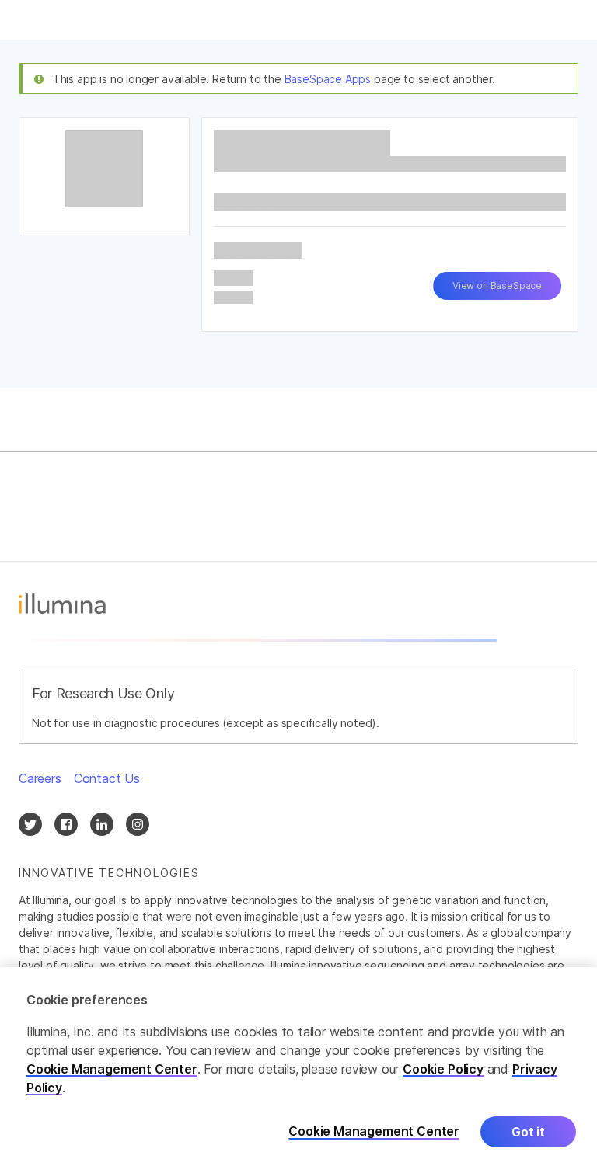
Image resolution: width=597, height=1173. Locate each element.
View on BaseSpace (497, 285)
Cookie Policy (443, 1069)
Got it (528, 1132)
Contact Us (107, 778)
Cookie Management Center (111, 1069)
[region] (298, 1070)
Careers (40, 778)
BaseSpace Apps (328, 78)
